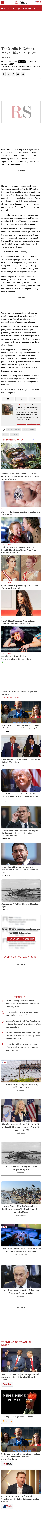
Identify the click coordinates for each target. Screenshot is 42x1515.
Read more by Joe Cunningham (28, 424)
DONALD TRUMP (13, 430)
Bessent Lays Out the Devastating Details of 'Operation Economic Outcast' (24, 8)
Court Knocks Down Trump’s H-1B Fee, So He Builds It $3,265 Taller (20, 760)
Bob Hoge (5, 731)
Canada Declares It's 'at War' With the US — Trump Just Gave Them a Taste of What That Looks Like (19, 796)
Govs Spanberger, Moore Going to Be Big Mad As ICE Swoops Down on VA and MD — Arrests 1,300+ (21, 1126)
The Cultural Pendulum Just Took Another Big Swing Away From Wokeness (21, 1250)
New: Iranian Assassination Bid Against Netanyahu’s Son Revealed (21, 1291)
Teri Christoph (6, 802)
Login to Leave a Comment (21, 939)
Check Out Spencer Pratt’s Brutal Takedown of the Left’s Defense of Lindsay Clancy (20, 1499)
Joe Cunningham (10, 61)
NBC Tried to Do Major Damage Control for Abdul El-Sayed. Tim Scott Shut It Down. (20, 1377)
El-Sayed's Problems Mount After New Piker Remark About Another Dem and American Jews (19, 870)
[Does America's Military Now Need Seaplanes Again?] (21, 890)
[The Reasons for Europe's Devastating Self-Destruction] (21, 1070)
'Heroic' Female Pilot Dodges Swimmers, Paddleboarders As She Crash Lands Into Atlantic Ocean (21, 1209)
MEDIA (5, 434)
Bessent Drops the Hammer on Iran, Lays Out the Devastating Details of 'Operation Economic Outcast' (20, 833)
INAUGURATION (29, 430)
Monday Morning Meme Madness (17, 1416)
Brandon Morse (21, 1255)
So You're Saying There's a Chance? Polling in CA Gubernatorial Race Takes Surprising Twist (20, 726)
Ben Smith (5, 765)
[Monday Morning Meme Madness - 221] (21, 1402)
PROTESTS (14, 434)
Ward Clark (5, 910)
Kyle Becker (21, 1215)
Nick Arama (5, 839)
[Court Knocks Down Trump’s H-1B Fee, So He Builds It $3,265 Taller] (21, 746)
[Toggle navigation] (2, 2)
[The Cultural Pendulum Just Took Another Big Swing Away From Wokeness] (21, 1235)
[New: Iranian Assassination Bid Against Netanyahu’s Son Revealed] (21, 1276)
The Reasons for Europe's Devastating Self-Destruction (21, 1086)
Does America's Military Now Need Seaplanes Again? (20, 905)
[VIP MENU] (38, 2)
